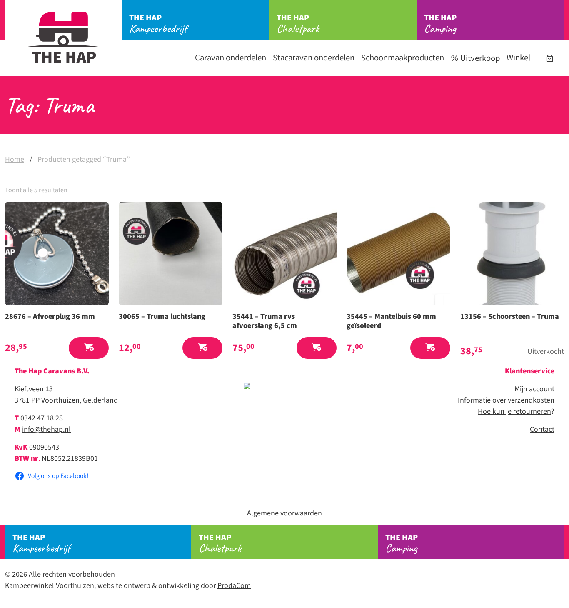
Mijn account (534, 389)
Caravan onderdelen (230, 58)
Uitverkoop (479, 58)
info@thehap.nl (46, 429)
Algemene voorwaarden (284, 513)
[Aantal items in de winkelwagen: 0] (549, 58)
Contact (542, 429)
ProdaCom (234, 585)
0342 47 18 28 (41, 418)
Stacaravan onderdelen (313, 58)
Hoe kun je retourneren (514, 411)
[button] (89, 348)
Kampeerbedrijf (158, 23)
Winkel (518, 58)
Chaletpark (298, 23)
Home (14, 159)
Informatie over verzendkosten (506, 400)
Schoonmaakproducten (402, 58)
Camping (440, 23)
